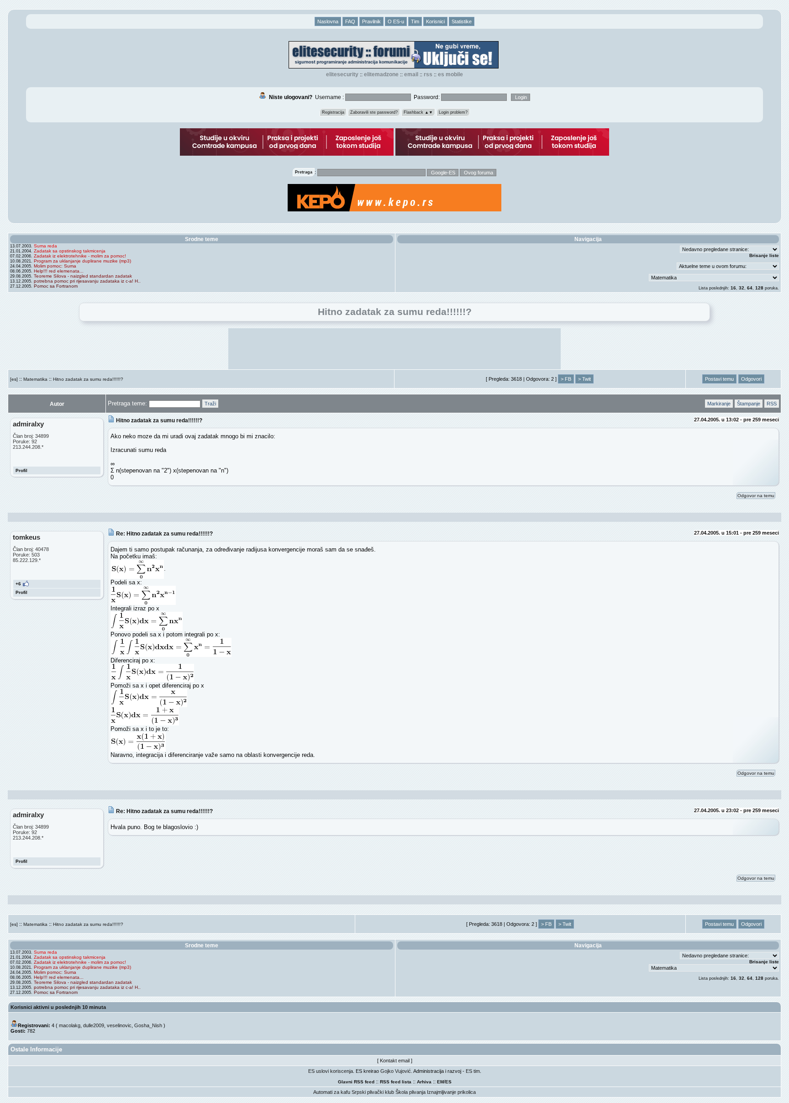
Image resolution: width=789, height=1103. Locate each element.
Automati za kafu (331, 1092)
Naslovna (327, 21)
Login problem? (453, 112)
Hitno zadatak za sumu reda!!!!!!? (88, 379)
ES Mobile (450, 74)
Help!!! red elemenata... (59, 270)
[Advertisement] (394, 348)
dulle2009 (93, 1025)
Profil (21, 470)
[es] (14, 379)
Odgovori (751, 379)
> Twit (584, 379)
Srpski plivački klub (373, 1092)
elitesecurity (342, 74)
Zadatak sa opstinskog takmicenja (69, 250)
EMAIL (411, 74)
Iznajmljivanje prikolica (451, 1092)
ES (448, 1081)
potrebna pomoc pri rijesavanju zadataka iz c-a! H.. (87, 281)
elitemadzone (381, 74)
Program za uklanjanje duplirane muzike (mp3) (82, 260)
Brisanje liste (764, 255)
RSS (428, 74)
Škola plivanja (410, 1092)
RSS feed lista (395, 1081)
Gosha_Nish (148, 1025)
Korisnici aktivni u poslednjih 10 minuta (58, 1007)
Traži (210, 403)
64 (749, 287)
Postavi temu (719, 379)
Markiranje (719, 403)
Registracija (333, 112)
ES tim (473, 1071)
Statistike (462, 21)
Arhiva (424, 1081)
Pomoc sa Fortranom (56, 286)
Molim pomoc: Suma (55, 265)
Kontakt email (395, 1060)
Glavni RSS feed (356, 1081)
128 (759, 287)
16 (733, 287)
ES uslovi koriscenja (330, 1071)
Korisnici (435, 21)
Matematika (35, 379)
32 (741, 287)
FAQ (350, 21)
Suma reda (45, 245)
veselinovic (119, 1025)
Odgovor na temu (755, 495)
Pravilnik (371, 21)
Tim (415, 21)
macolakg (69, 1025)
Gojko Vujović (395, 1071)
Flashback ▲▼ (418, 112)
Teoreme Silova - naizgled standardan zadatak (83, 275)
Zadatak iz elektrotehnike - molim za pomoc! (80, 255)
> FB (566, 379)
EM (440, 1081)
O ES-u (396, 21)
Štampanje (748, 403)
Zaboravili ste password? (374, 112)
